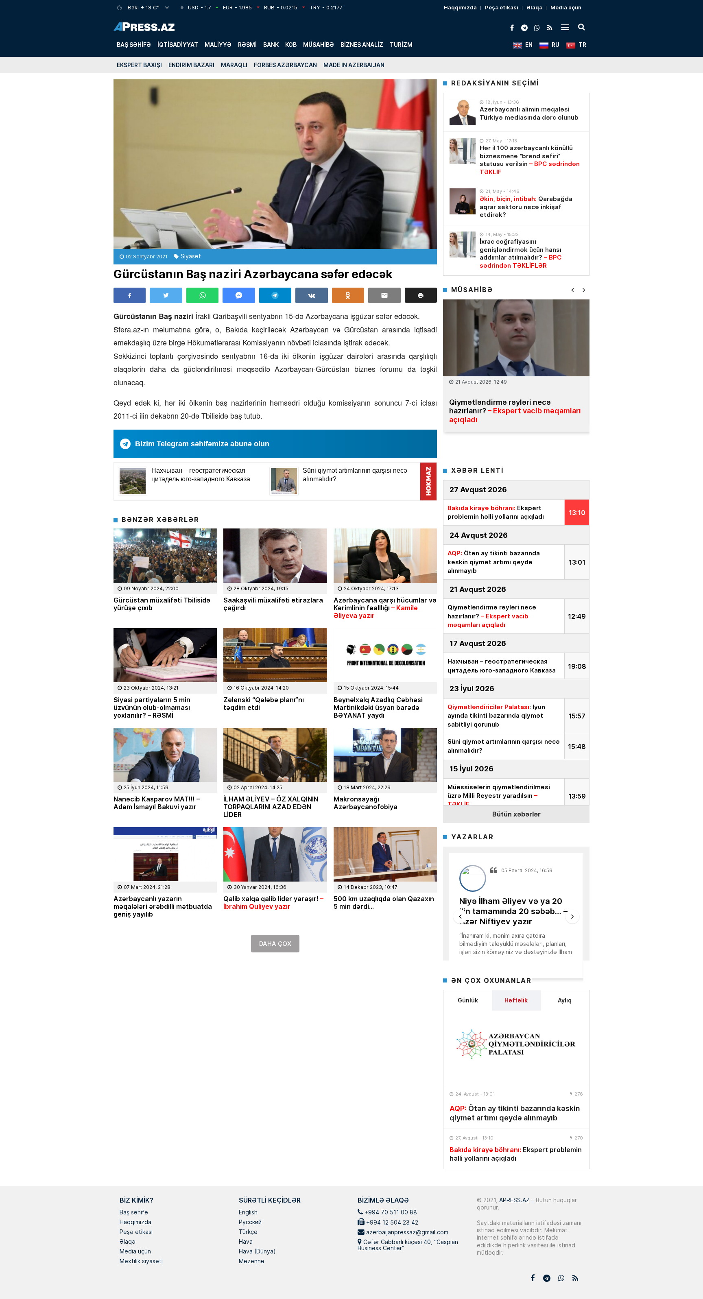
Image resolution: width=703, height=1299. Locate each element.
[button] (421, 295)
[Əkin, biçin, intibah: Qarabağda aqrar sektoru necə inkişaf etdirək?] (463, 201)
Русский (250, 1222)
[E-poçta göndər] (384, 295)
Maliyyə (218, 44)
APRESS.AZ (514, 1200)
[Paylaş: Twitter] (166, 295)
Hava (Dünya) (257, 1252)
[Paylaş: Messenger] (239, 295)
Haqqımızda (460, 7)
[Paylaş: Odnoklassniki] (348, 295)
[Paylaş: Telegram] (275, 295)
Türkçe (248, 1232)
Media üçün (565, 7)
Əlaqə (534, 7)
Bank (271, 44)
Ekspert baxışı (139, 65)
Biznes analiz (362, 44)
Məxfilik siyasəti (141, 1261)
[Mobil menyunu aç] (565, 27)
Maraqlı (234, 65)
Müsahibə (318, 44)
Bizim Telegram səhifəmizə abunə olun (202, 444)
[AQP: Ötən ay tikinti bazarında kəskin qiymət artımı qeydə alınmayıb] (516, 1049)
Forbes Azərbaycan (285, 65)
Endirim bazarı (191, 65)
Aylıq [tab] (565, 1000)
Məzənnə (251, 1261)
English (248, 1212)
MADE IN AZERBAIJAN (353, 65)
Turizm (401, 44)
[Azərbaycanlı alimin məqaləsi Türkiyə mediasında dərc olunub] (463, 112)
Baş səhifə (134, 44)
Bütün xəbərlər (516, 814)
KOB (291, 44)
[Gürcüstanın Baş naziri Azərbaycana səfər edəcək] (275, 164)
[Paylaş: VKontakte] (311, 295)
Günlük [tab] (468, 1000)
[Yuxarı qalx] (680, 1276)
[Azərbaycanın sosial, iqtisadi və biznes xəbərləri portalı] (144, 26)
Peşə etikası (501, 7)
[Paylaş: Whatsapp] (202, 295)
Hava (246, 1242)
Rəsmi (247, 44)
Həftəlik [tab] (516, 1000)
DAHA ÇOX (275, 943)
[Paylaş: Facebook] (130, 295)
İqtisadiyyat (177, 44)
